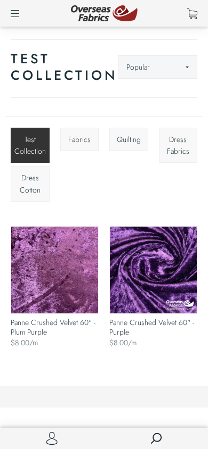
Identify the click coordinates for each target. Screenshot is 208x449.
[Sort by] (157, 67)
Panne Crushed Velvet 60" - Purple (151, 327)
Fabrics (79, 139)
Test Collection (30, 145)
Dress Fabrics (178, 145)
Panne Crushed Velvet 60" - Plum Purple (53, 327)
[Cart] (192, 13)
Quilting (129, 139)
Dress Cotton (30, 183)
